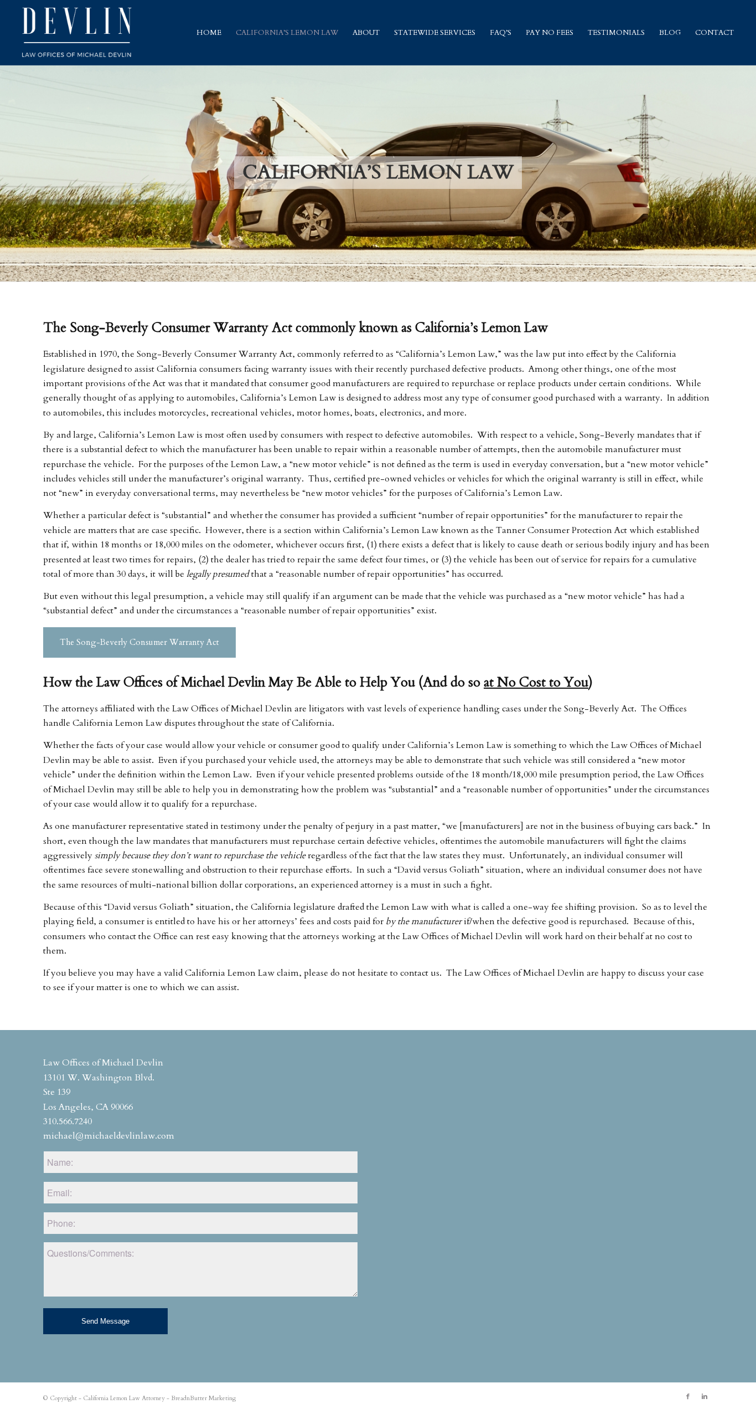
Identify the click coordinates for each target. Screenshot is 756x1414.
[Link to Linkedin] (704, 1397)
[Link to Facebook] (688, 1397)
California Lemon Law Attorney (124, 1398)
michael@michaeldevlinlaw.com (108, 1136)
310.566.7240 (67, 1121)
